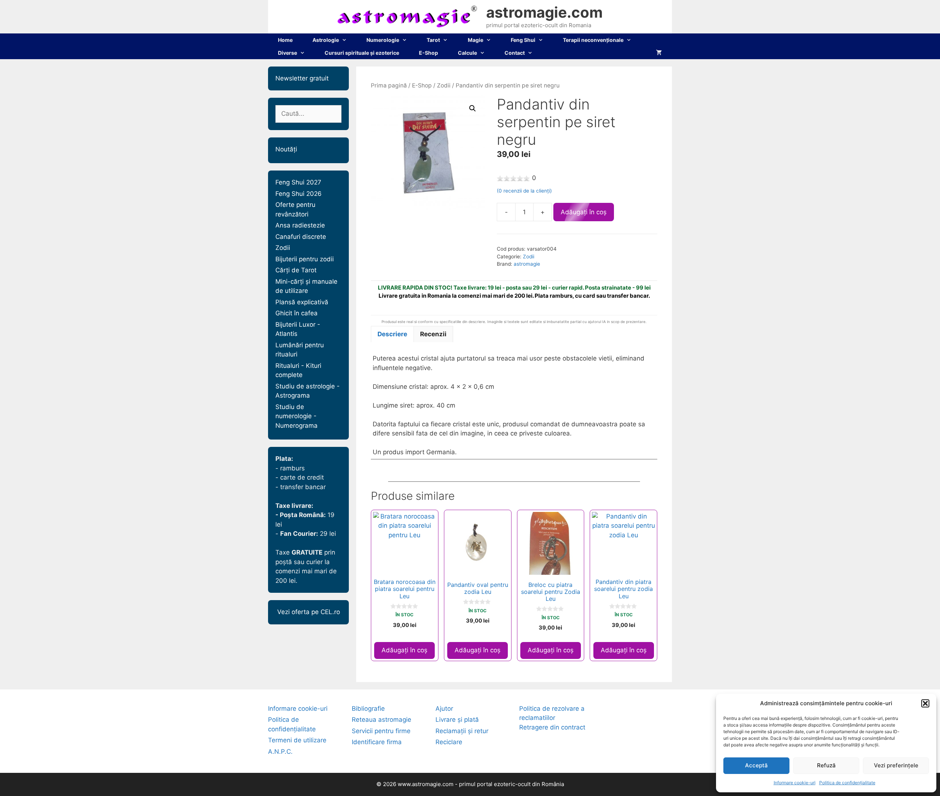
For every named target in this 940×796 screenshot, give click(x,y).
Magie (475, 40)
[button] (925, 703)
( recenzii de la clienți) (524, 191)
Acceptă (756, 765)
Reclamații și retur (461, 731)
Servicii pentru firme (381, 731)
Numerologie (382, 40)
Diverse (287, 53)
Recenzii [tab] (433, 334)
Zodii (444, 85)
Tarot (433, 40)
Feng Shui (523, 40)
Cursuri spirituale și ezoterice (362, 53)
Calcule (467, 53)
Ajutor (444, 708)
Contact (515, 53)
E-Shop (428, 53)
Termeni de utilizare (297, 740)
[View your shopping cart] (659, 52)
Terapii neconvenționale (593, 40)
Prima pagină (389, 85)
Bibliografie (368, 708)
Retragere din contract (552, 727)
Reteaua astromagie (381, 719)
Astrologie (325, 40)
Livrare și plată (457, 719)
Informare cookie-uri (795, 782)
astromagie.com (544, 12)
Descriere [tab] (392, 334)
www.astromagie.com (425, 784)
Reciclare (448, 742)
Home (285, 40)
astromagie (527, 264)
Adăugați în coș (584, 212)
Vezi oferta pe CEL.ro (308, 612)
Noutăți (286, 149)
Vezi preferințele (896, 765)
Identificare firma (377, 742)
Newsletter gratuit (302, 78)
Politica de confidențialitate (847, 782)
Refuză (826, 765)
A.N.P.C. (280, 751)
